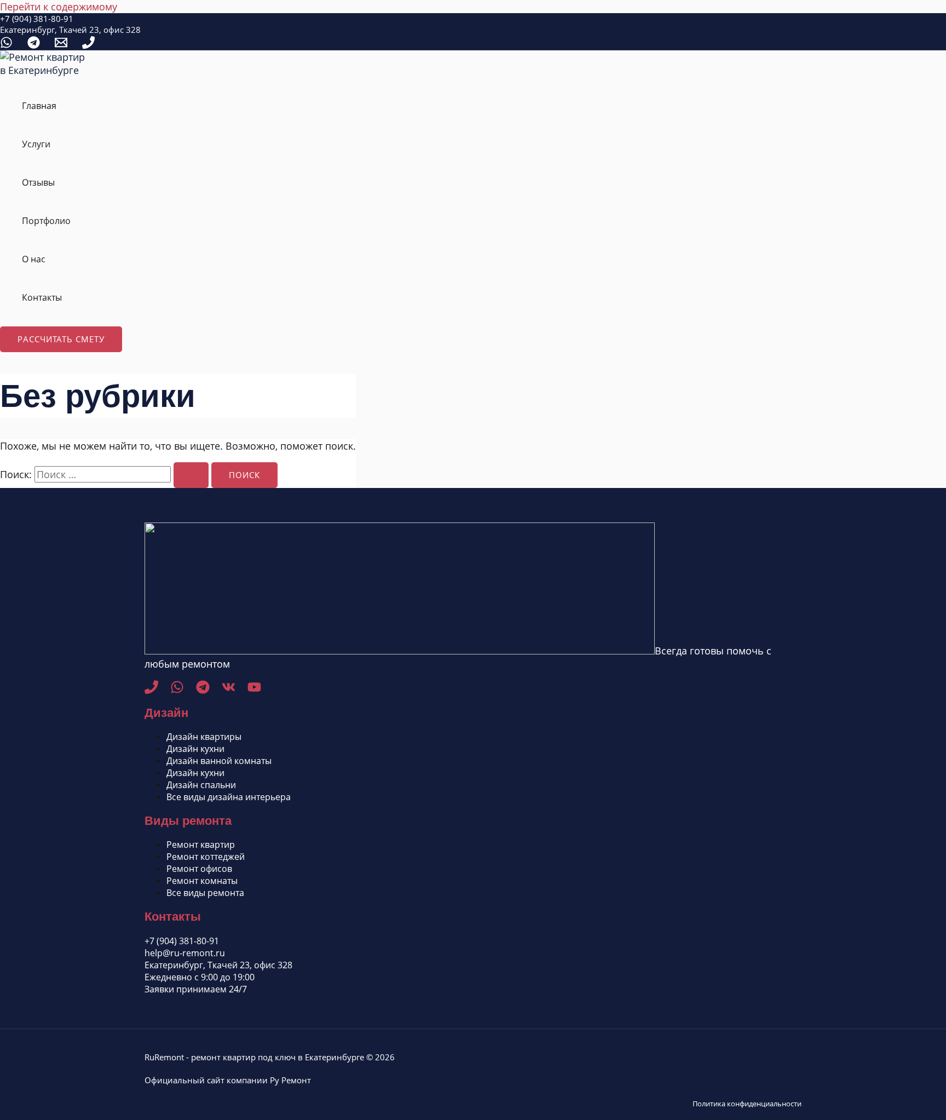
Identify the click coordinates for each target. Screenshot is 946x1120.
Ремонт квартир (200, 844)
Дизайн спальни (201, 785)
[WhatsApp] (6, 44)
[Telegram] (33, 44)
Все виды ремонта (205, 893)
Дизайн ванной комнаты (219, 761)
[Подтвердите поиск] (191, 475)
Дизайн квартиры (203, 737)
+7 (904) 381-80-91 (36, 18)
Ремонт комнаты (202, 881)
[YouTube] (254, 690)
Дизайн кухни (195, 749)
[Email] (61, 44)
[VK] (228, 690)
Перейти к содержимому (58, 6)
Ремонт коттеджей (205, 857)
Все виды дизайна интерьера (228, 797)
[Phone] (88, 44)
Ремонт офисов (199, 869)
